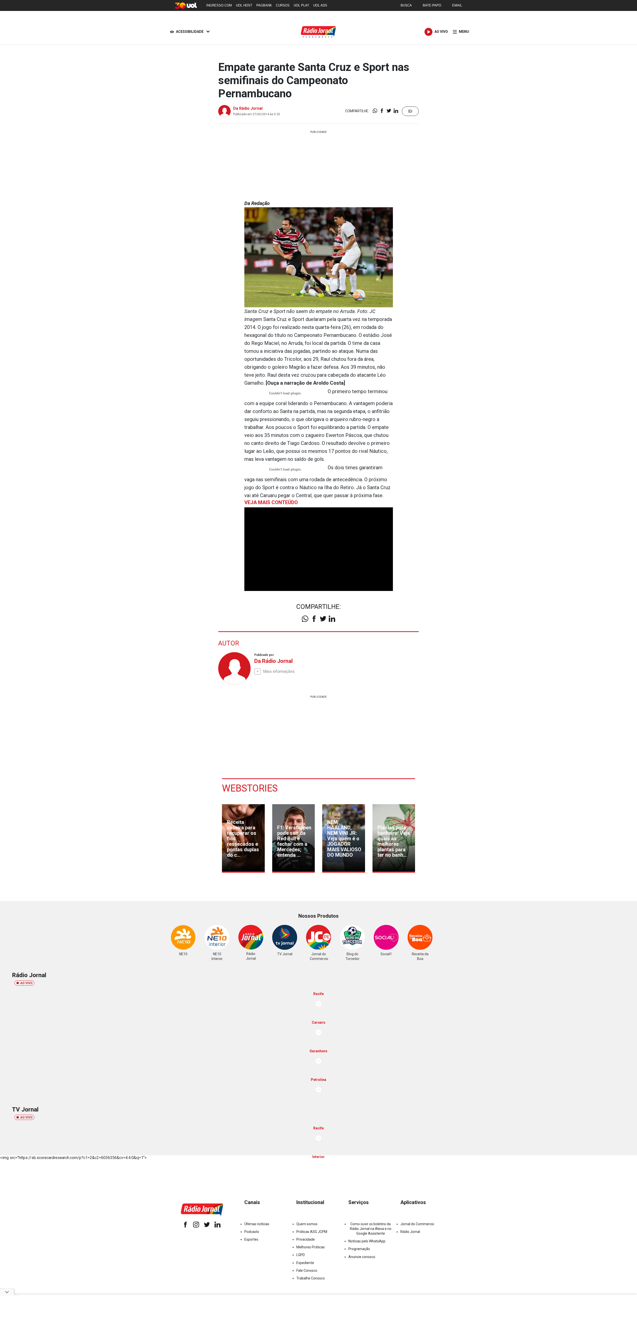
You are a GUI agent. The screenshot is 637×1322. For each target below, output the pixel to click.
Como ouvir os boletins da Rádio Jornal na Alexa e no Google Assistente (370, 1228)
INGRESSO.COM (219, 5)
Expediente (305, 1263)
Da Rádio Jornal (248, 108)
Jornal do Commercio (417, 1224)
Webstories (250, 788)
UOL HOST (244, 5)
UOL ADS (320, 5)
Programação (359, 1249)
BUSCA (406, 5)
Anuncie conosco (361, 1257)
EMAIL (457, 5)
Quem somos (307, 1224)
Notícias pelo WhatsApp (366, 1241)
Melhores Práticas (310, 1247)
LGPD (300, 1255)
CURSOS (283, 5)
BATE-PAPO (432, 5)
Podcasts (251, 1232)
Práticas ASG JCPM (311, 1232)
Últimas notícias (256, 1224)
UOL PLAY (301, 5)
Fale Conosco (306, 1270)
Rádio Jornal (410, 1232)
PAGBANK (264, 5)
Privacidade (305, 1239)
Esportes (251, 1239)
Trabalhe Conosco (310, 1278)
